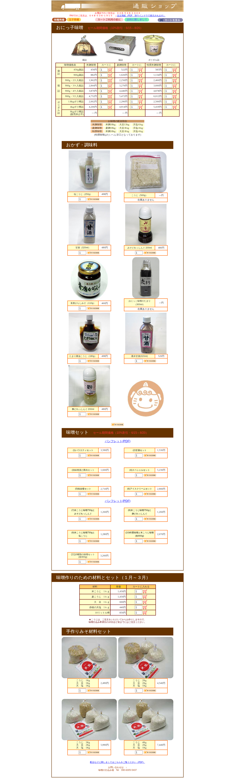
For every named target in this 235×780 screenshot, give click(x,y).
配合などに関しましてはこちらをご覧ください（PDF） (117, 762)
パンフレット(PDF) (117, 441)
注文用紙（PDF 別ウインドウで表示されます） (141, 15)
